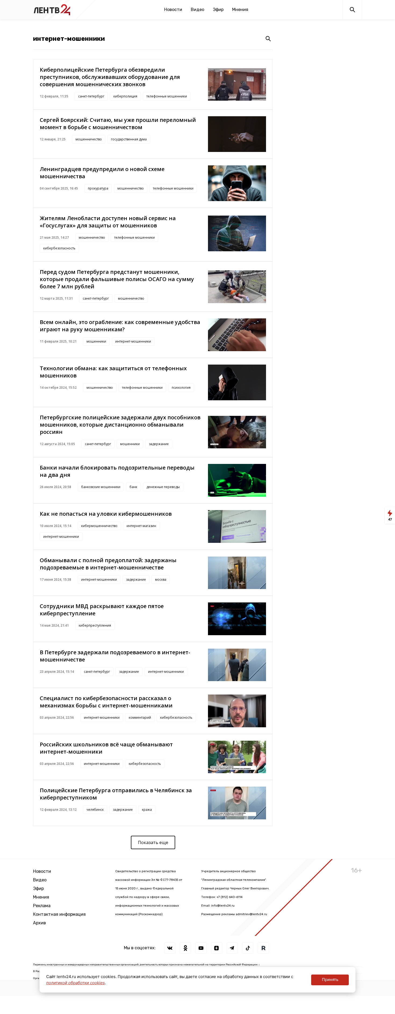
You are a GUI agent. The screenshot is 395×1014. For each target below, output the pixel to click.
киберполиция (125, 96)
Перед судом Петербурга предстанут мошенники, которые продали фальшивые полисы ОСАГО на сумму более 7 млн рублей (117, 279)
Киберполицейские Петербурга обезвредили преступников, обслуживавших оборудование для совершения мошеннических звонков (110, 77)
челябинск (95, 809)
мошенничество (89, 139)
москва (160, 579)
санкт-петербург (91, 96)
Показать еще (153, 842)
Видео (197, 9)
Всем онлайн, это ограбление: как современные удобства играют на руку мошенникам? (120, 325)
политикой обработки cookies (75, 982)
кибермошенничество (99, 526)
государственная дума (129, 139)
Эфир (218, 9)
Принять (330, 979)
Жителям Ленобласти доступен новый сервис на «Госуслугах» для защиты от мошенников (108, 222)
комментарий (140, 717)
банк (133, 487)
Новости (173, 9)
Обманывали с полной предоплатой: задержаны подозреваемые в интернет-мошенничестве (108, 564)
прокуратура (98, 188)
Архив (39, 922)
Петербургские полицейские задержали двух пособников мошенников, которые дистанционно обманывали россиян (120, 424)
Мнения (240, 9)
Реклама (42, 905)
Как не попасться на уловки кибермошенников (106, 513)
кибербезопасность (59, 248)
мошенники (96, 341)
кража (147, 809)
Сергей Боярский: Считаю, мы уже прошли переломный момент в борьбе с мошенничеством (118, 123)
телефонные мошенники (166, 96)
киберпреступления (95, 625)
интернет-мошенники (133, 341)
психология (181, 387)
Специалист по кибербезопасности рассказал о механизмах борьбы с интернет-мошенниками (106, 702)
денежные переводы (163, 487)
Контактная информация (59, 914)
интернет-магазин (141, 526)
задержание (159, 444)
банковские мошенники (100, 487)
